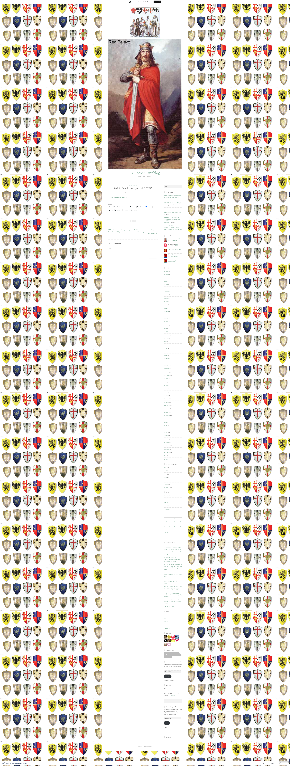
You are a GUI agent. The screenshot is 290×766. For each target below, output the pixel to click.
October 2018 (166, 321)
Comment (152, 260)
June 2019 (166, 301)
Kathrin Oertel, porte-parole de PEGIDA (117, 197)
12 (166, 523)
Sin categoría (133, 185)
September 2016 (167, 375)
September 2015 (167, 415)
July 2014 (165, 455)
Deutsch (165, 470)
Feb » (167, 532)
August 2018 (166, 325)
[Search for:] (173, 186)
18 (164, 526)
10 (180, 521)
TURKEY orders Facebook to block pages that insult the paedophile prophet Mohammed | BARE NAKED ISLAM (146, 231)
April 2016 (166, 392)
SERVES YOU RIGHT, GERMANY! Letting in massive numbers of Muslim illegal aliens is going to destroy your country (172, 559)
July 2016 (165, 382)
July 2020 (165, 281)
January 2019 (166, 315)
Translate (173, 695)
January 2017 (166, 361)
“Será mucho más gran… (173, 260)
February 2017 (166, 358)
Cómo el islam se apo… (172, 254)
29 (174, 528)
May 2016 (166, 388)
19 (166, 526)
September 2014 (167, 452)
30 (177, 528)
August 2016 (166, 378)
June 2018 (166, 331)
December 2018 (167, 318)
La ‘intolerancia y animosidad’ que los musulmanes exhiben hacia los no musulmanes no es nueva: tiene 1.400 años (172, 211)
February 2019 (166, 311)
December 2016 (167, 365)
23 (177, 526)
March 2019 (166, 308)
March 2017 (166, 355)
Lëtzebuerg (166, 484)
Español (165, 477)
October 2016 (166, 372)
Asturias (165, 467)
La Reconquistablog (145, 172)
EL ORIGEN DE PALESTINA (169, 606)
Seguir (166, 723)
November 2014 (167, 449)
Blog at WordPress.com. (145, 746)
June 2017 (166, 345)
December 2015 (167, 405)
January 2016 (166, 402)
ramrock (169, 249)
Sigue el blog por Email (172, 707)
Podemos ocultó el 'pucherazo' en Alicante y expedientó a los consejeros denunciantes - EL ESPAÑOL (173, 601)
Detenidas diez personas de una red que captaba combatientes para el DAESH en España (172, 581)
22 (174, 526)
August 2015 (166, 419)
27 (169, 528)
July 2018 (165, 328)
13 (169, 523)
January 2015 (166, 442)
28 (172, 528)
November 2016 (167, 368)
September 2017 (167, 335)
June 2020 (166, 284)
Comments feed (167, 505)
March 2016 (166, 395)
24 (180, 526)
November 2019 (167, 291)
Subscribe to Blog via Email (173, 662)
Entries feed (166, 502)
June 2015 (166, 425)
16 (177, 523)
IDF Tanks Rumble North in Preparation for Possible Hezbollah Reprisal (119, 230)
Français (165, 480)
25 (164, 528)
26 (166, 528)
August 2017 (166, 338)
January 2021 (166, 271)
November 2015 (167, 408)
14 (172, 523)
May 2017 (165, 348)
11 (164, 523)
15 (174, 523)
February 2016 (166, 398)
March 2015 (166, 435)
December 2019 (167, 288)
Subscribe (167, 676)
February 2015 (166, 439)
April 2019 (166, 304)
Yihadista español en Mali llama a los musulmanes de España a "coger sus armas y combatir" (173, 575)
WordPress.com (167, 509)
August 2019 (166, 298)
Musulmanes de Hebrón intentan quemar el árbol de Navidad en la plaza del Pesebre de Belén (172, 197)
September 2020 (167, 278)
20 (169, 526)
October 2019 (166, 294)
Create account (167, 495)
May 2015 (165, 429)
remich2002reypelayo (137, 192)
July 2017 (165, 341)
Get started (157, 1)
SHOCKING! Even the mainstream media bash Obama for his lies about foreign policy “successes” (173, 595)
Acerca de (166, 554)
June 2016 (166, 385)
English (165, 474)
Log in (165, 499)
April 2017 (166, 351)
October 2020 (166, 274)
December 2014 (167, 445)
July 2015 (165, 422)
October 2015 (166, 412)
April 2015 (166, 432)
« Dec (165, 532)
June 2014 (166, 459)
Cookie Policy (24, 763)
